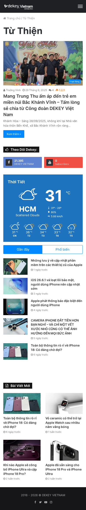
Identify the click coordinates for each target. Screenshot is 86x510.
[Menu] (80, 6)
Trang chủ (13, 18)
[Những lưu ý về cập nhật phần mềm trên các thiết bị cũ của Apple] (15, 266)
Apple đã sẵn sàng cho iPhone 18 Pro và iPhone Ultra (63, 469)
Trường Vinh (13, 90)
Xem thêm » (14, 134)
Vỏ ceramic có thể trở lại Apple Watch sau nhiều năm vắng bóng (63, 422)
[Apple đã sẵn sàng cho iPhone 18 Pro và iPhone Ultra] (64, 450)
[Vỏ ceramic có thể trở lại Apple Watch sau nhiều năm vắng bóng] (64, 403)
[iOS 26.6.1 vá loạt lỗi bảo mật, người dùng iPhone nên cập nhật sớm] (15, 286)
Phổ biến (62, 249)
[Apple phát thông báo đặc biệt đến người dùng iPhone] (15, 307)
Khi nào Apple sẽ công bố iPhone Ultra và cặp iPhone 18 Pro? (20, 469)
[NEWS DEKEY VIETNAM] (18, 6)
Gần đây (23, 249)
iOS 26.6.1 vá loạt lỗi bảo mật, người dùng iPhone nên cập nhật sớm (55, 284)
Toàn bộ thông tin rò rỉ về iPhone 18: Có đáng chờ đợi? (20, 422)
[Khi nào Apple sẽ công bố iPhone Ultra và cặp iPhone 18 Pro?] (22, 450)
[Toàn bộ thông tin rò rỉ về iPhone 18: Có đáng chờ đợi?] (15, 351)
